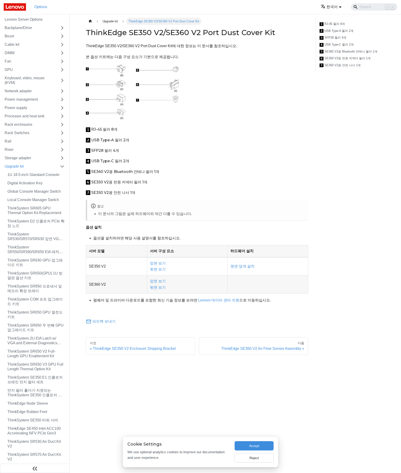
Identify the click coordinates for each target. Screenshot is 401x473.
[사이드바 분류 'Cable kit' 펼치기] (62, 44)
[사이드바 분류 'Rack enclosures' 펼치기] (62, 124)
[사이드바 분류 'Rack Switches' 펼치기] (62, 133)
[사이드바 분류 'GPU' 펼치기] (62, 69)
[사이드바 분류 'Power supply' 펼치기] (62, 108)
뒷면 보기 (158, 269)
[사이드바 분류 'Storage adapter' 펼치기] (62, 158)
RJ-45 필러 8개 (333, 24)
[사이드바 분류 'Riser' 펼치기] (62, 149)
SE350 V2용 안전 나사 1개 (341, 65)
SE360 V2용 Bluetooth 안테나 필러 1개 (349, 51)
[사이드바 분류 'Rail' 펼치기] (62, 141)
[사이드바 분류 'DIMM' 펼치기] (62, 53)
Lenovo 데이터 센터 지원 (218, 300)
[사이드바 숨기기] (35, 468)
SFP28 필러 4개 (333, 38)
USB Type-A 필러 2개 (337, 31)
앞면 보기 (158, 263)
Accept (254, 446)
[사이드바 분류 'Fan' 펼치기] (62, 61)
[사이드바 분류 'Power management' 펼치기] (62, 99)
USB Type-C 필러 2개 (337, 44)
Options (40, 7)
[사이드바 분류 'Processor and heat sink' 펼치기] (62, 116)
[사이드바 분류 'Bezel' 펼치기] (62, 36)
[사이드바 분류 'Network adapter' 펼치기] (62, 91)
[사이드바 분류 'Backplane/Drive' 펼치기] (62, 28)
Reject (254, 458)
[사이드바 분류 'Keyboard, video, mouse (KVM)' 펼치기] (62, 80)
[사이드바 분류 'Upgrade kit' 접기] (62, 166)
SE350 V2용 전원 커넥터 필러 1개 (346, 58)
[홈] (90, 21)
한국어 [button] (332, 7)
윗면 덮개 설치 (242, 266)
